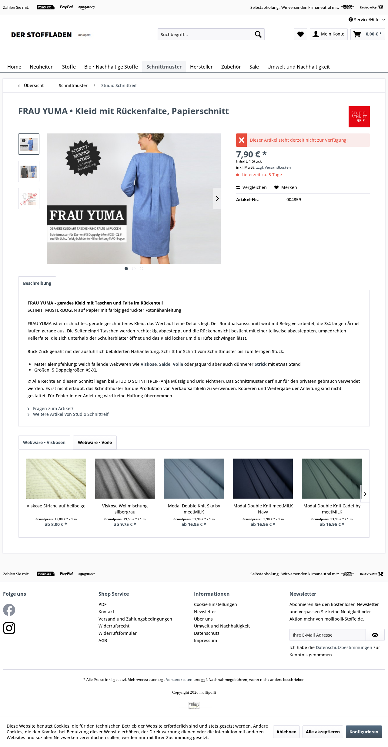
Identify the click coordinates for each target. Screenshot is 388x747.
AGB (103, 640)
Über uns (203, 619)
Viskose (149, 364)
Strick (261, 364)
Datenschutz (206, 633)
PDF (102, 604)
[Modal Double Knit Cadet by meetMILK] (332, 478)
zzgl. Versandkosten (273, 167)
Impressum (205, 640)
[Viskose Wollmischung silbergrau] (125, 478)
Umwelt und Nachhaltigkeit (222, 626)
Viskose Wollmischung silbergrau (125, 509)
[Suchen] (258, 34)
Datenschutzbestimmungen (344, 647)
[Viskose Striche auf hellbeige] (56, 478)
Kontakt (106, 611)
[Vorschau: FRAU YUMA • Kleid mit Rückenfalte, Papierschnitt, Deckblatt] (28, 144)
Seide (164, 364)
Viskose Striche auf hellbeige (56, 506)
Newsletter (205, 611)
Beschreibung (37, 283)
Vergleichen (254, 187)
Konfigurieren (364, 732)
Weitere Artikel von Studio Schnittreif (70, 414)
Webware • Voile (95, 442)
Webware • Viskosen (44, 442)
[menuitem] (211, 34)
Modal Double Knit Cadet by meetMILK (331, 509)
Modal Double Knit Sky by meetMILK (194, 509)
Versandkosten (179, 679)
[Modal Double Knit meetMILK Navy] (263, 478)
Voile (178, 364)
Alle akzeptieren (323, 732)
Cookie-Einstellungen (215, 604)
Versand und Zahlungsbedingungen (135, 619)
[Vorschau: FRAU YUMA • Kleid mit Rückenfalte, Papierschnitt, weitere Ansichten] (28, 171)
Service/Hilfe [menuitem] (367, 19)
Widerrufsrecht (114, 626)
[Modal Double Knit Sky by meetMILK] (194, 478)
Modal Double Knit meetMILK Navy (263, 509)
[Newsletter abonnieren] (375, 635)
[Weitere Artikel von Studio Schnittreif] (359, 116)
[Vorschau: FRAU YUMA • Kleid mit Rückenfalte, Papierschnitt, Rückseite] (28, 198)
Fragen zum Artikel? (52, 408)
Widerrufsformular (118, 633)
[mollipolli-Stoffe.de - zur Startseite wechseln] (51, 43)
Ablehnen (286, 732)
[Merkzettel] (300, 34)
